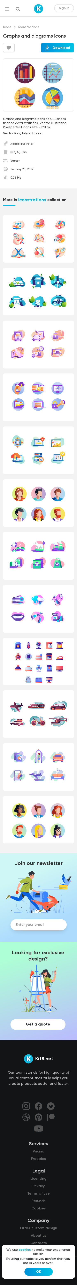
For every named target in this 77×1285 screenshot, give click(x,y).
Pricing (38, 1151)
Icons (7, 27)
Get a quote (38, 1024)
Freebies (38, 1159)
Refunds (38, 1201)
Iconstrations (28, 27)
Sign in (64, 8)
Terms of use (38, 1193)
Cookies (38, 1208)
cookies (25, 1250)
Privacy (38, 1186)
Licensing (38, 1179)
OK (38, 1271)
